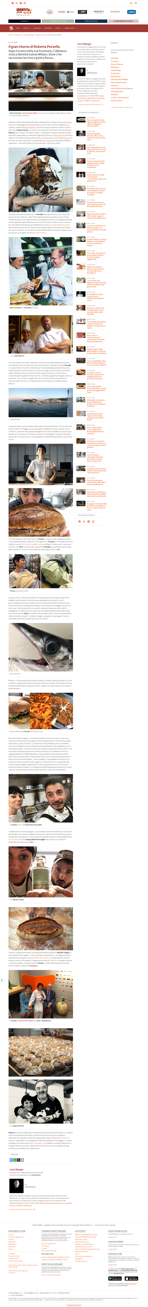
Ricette (26, 28)
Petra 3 (56, 960)
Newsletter (69, 28)
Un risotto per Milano (83, 1256)
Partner (48, 28)
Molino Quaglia (45, 141)
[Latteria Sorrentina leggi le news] (131, 12)
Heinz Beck (64, 225)
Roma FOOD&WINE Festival (85, 1237)
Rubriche (37, 28)
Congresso (24, 21)
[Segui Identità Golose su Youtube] (24, 3)
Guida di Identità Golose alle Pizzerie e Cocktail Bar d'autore (91, 98)
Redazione (13, 1244)
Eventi (58, 28)
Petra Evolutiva (60, 135)
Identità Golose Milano (40, 958)
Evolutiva (66, 138)
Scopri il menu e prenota (51, 1275)
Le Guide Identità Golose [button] (123, 21)
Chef (17, 28)
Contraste (40, 544)
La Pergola (54, 225)
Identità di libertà (81, 1251)
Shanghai (78, 1259)
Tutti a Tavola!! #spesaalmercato (87, 1249)
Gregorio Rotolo (62, 1138)
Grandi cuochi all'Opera (84, 1244)
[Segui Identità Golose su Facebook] (12, 3)
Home (11, 35)
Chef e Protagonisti (16, 1237)
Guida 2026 (112, 1237)
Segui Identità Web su (87, 515)
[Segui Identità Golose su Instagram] (16, 3)
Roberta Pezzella (29, 127)
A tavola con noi (81, 1261)
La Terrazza (14, 839)
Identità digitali (91, 21)
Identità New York (82, 1242)
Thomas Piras (28, 544)
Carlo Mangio (29, 35)
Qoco (77, 1254)
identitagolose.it (23, 1203)
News (11, 1249)
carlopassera (27, 1205)
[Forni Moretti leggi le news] (82, 12)
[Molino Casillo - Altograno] (66, 12)
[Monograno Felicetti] (115, 12)
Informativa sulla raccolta (74, 1305)
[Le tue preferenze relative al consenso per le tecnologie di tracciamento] (2, 980)
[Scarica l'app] (115, 1278)
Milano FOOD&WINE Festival (86, 1235)
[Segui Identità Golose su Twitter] (20, 3)
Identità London (81, 1239)
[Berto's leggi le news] (99, 12)
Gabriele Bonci (41, 233)
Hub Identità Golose (58, 21)
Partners (12, 1247)
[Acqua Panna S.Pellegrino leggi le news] (50, 12)
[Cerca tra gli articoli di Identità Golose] (131, 3)
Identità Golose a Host (83, 1247)
